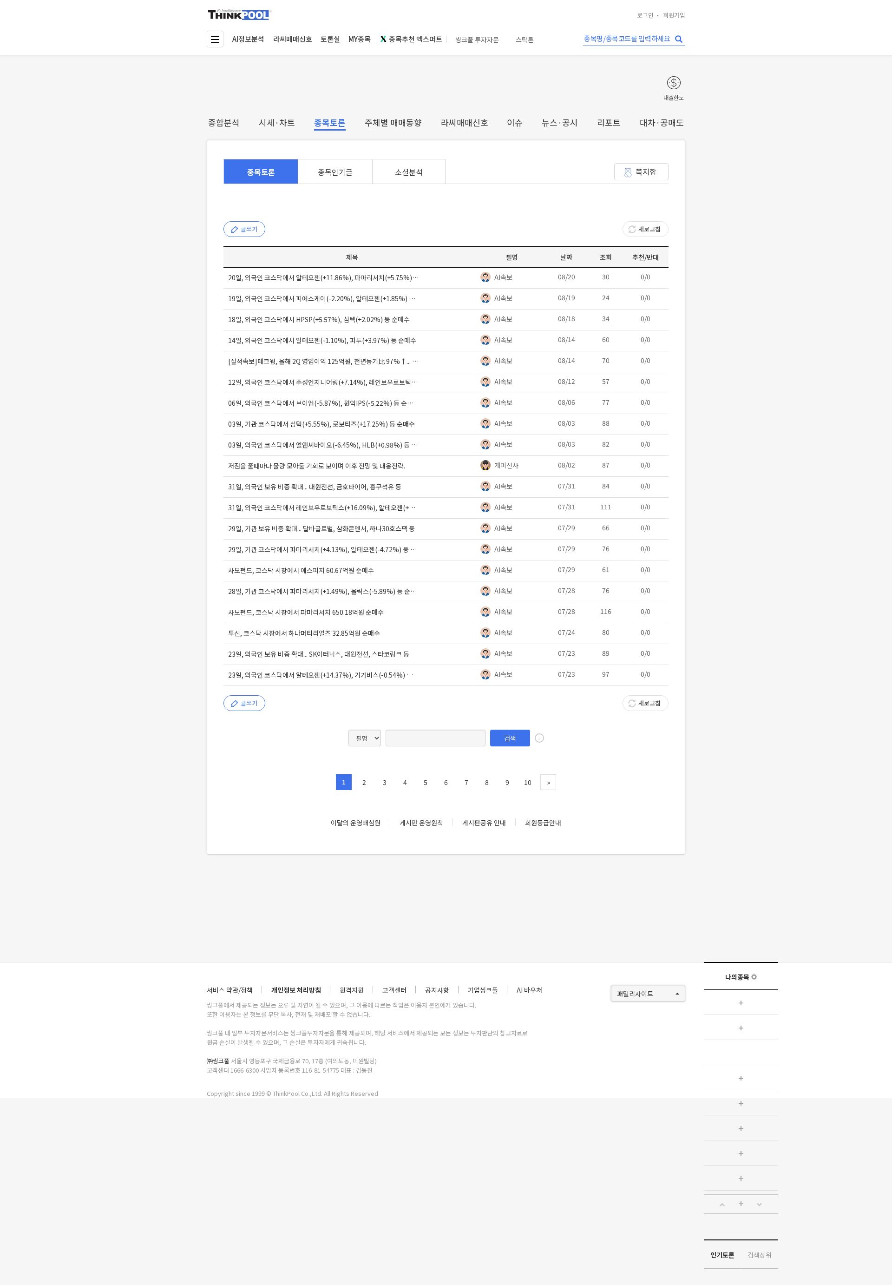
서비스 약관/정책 (230, 990)
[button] (722, 1204)
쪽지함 (646, 171)
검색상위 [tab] (760, 1254)
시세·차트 (277, 122)
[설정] (754, 977)
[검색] (678, 39)
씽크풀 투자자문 (477, 39)
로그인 (645, 15)
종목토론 (330, 122)
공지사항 (437, 990)
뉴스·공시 (560, 122)
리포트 (609, 122)
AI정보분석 (248, 39)
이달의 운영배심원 (355, 822)
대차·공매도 (662, 122)
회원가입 (674, 15)
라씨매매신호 (292, 39)
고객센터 (394, 990)
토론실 (330, 39)
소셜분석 (409, 172)
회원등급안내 (543, 822)
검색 (510, 738)
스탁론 (525, 39)
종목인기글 (335, 172)
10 (527, 782)
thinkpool (240, 14)
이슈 (515, 122)
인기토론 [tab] (722, 1254)
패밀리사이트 (635, 993)
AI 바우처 (529, 990)
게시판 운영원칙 (421, 822)
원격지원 (352, 990)
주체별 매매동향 (393, 122)
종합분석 (224, 122)
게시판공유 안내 (484, 822)
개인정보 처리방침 (296, 990)
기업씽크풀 (483, 990)
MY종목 (359, 39)
